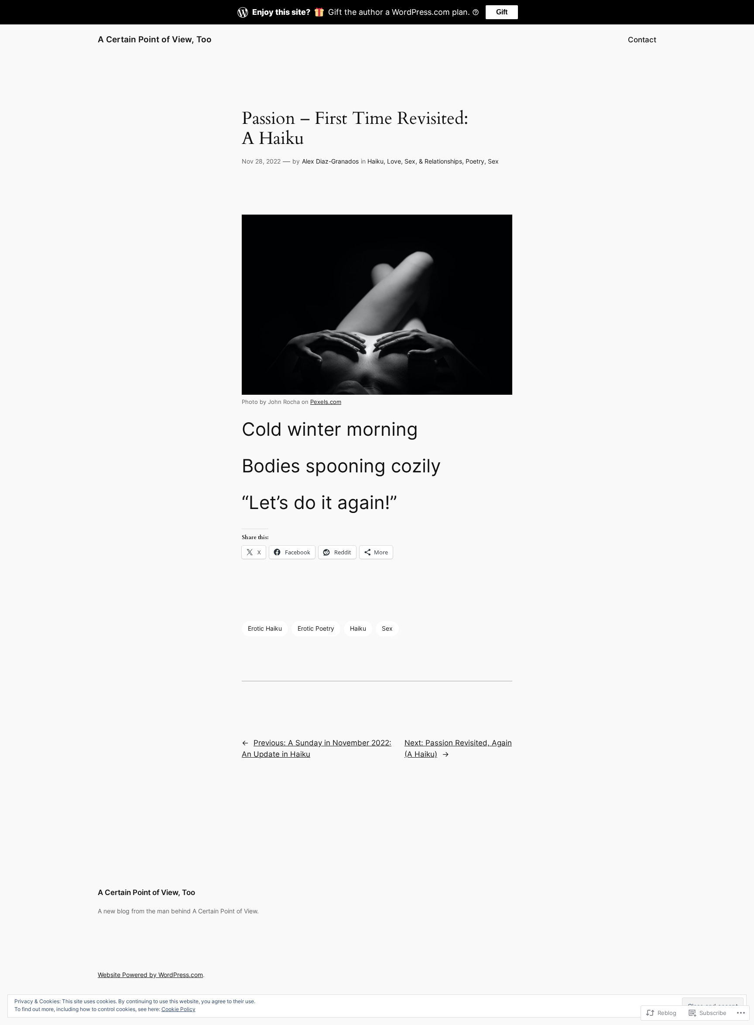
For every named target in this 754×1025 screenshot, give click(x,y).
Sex (493, 161)
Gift (501, 12)
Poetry (475, 161)
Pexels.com (325, 402)
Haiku (375, 161)
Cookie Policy (178, 1009)
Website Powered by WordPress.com (150, 974)
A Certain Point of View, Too (155, 39)
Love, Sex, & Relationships (424, 161)
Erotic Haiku (265, 628)
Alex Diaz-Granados (330, 161)
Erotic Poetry (316, 628)
